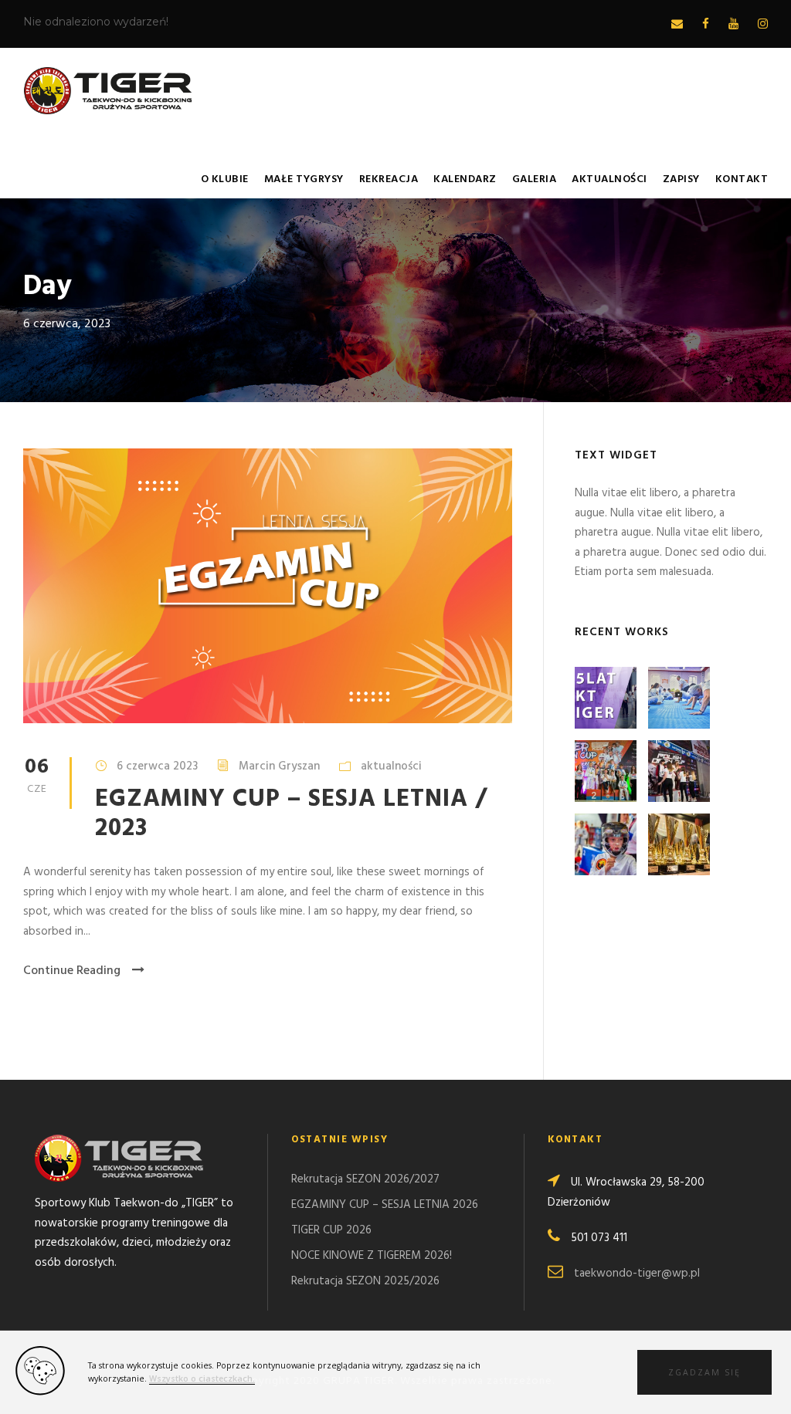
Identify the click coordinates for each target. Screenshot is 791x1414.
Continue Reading (72, 971)
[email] (677, 24)
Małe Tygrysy (304, 179)
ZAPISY (681, 179)
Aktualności (609, 179)
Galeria (534, 179)
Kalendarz (465, 179)
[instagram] (763, 24)
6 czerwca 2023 (157, 766)
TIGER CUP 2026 (331, 1230)
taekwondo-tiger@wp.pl (637, 1273)
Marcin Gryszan (279, 766)
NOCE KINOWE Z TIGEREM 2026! (371, 1256)
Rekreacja (389, 179)
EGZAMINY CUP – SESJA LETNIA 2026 (384, 1205)
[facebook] (705, 24)
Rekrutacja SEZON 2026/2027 (365, 1179)
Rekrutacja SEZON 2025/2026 (365, 1281)
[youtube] (733, 24)
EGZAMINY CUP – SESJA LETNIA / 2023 (291, 814)
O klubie (225, 179)
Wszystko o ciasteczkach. (202, 1378)
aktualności (391, 766)
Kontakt (742, 179)
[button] (704, 1372)
